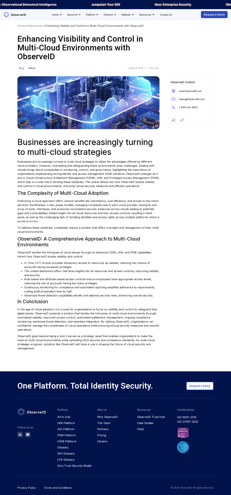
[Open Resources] (153, 14)
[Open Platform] (97, 14)
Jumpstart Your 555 (105, 4)
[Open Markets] (133, 14)
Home (21, 25)
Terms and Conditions (58, 487)
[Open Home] (61, 14)
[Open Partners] (115, 14)
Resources (35, 25)
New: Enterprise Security (172, 4)
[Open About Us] (79, 14)
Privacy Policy (26, 487)
